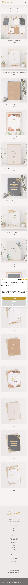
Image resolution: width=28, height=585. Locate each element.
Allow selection (14, 301)
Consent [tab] (5, 282)
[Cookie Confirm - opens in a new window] (22, 279)
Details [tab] (23, 282)
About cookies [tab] (14, 282)
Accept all (14, 298)
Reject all (14, 304)
